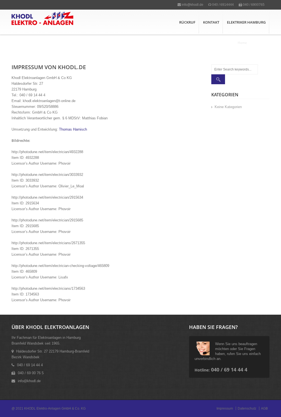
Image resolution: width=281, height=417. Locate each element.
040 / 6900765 (253, 5)
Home (242, 42)
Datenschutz (247, 408)
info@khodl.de (192, 5)
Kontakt (211, 22)
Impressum (225, 408)
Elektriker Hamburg (246, 22)
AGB (264, 408)
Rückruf (187, 22)
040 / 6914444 (222, 5)
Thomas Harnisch (73, 129)
